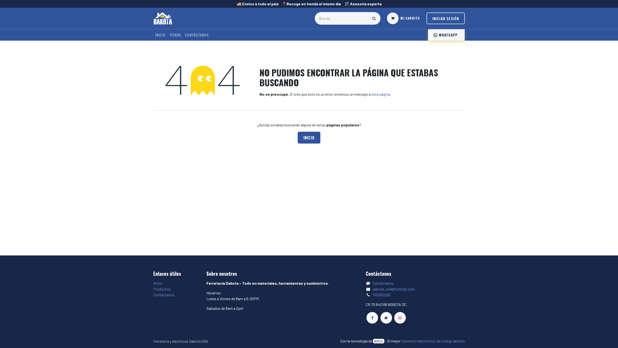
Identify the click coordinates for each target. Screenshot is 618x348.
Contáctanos (163, 294)
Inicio (309, 138)
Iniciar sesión (445, 18)
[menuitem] (160, 35)
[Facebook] (372, 318)
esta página (380, 94)
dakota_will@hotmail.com (394, 289)
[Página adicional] (386, 318)
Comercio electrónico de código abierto (433, 341)
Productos (161, 289)
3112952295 (382, 294)
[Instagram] (400, 318)
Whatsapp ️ (448, 34)
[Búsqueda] (374, 18)
